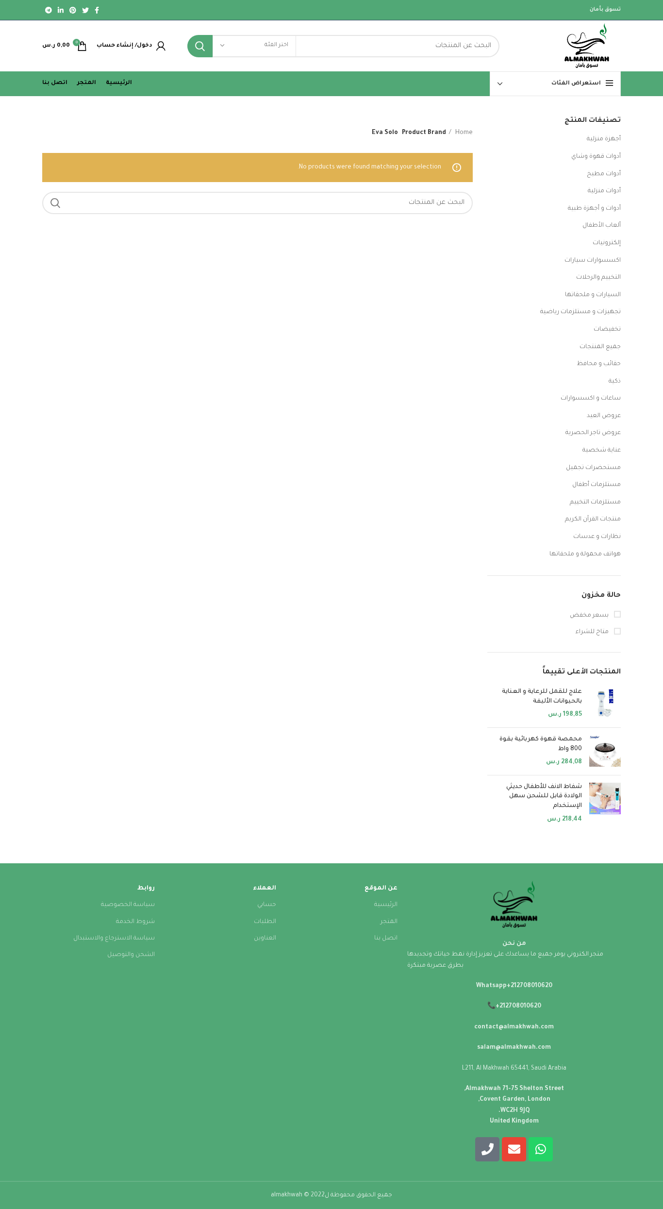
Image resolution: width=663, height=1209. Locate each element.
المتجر (389, 922)
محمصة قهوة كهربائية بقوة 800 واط (540, 744)
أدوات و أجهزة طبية (594, 208)
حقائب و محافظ (599, 364)
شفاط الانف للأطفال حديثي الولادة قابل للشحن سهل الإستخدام (544, 796)
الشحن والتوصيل (131, 955)
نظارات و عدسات (597, 537)
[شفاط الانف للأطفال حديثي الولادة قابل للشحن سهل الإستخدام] (605, 803)
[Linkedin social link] (60, 10)
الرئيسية (386, 905)
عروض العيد (604, 416)
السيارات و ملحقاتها (593, 295)
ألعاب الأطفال (601, 225)
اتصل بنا (386, 938)
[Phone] (487, 1149)
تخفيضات (607, 329)
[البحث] (200, 46)
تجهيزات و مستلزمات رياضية (580, 312)
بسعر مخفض (590, 615)
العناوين (265, 938)
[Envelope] (514, 1149)
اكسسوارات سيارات (592, 260)
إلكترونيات (607, 243)
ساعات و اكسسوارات (591, 398)
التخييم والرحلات (598, 277)
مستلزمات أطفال (596, 485)
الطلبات (265, 922)
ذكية (615, 381)
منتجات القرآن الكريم (593, 519)
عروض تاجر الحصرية (593, 433)
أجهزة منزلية (604, 139)
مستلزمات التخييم (595, 502)
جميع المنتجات (600, 347)
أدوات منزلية (604, 191)
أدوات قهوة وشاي (596, 156)
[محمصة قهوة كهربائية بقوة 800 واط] (605, 751)
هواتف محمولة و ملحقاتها (585, 554)
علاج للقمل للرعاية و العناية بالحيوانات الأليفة (542, 696)
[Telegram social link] (48, 10)
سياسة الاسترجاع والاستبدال (114, 938)
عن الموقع (381, 888)
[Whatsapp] (541, 1149)
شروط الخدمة (135, 922)
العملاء (264, 888)
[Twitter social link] (85, 10)
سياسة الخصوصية (128, 905)
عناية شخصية (601, 450)
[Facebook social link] (97, 10)
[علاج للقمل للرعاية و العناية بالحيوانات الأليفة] (605, 704)
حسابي (266, 905)
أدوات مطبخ (604, 174)
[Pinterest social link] (72, 10)
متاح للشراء (593, 632)
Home (463, 133)
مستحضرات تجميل (593, 468)
